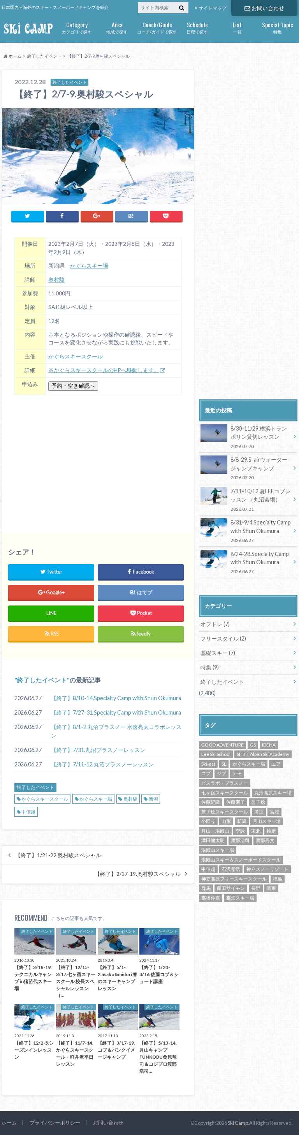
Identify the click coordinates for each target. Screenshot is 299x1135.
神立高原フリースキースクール (234, 879)
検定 (271, 831)
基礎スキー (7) (218, 653)
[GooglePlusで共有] (97, 216)
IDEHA (269, 745)
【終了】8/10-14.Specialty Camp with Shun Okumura (116, 698)
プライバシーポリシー (55, 1122)
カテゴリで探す (77, 27)
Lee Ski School (215, 754)
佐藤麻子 (235, 802)
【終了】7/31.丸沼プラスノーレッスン (98, 750)
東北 (255, 831)
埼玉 (259, 812)
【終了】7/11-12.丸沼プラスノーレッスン (102, 764)
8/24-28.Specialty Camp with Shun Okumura (259, 562)
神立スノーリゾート (267, 869)
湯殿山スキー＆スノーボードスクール (241, 860)
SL (224, 764)
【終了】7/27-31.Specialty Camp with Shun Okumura (116, 712)
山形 (226, 821)
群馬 (206, 888)
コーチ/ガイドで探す (157, 27)
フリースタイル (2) (223, 638)
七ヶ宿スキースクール (224, 793)
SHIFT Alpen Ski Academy (263, 754)
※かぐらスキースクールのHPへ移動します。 (103, 370)
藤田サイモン (231, 888)
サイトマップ (213, 8)
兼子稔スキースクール (224, 812)
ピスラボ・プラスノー (224, 783)
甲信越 (28, 812)
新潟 (153, 799)
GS (253, 745)
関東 (271, 888)
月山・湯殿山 (215, 831)
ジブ (221, 773)
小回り (208, 821)
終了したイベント (42, 679)
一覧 (237, 27)
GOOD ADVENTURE (222, 745)
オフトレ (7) (215, 624)
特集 (277, 27)
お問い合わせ (268, 8)
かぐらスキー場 (89, 266)
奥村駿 (56, 280)
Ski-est (208, 764)
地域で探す (117, 27)
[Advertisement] (97, 459)
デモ (237, 773)
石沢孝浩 (231, 869)
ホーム (9, 1122)
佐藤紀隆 (210, 802)
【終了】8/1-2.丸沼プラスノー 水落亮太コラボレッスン (116, 731)
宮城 (274, 812)
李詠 (240, 831)
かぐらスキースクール (75, 356)
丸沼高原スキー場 (273, 793)
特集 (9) (210, 667)
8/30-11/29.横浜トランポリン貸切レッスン (258, 437)
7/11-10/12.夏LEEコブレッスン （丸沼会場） (260, 500)
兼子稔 (258, 802)
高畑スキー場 (240, 898)
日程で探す (197, 27)
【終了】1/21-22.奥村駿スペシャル (58, 855)
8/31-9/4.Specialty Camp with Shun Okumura (260, 531)
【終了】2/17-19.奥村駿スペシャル (138, 874)
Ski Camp (238, 1123)
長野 (255, 888)
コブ (206, 773)
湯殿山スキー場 (217, 850)
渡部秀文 (265, 840)
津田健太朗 (213, 840)
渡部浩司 (240, 840)
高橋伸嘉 (210, 898)
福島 (277, 879)
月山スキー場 (267, 821)
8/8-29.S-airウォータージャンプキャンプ (258, 468)
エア (276, 764)
